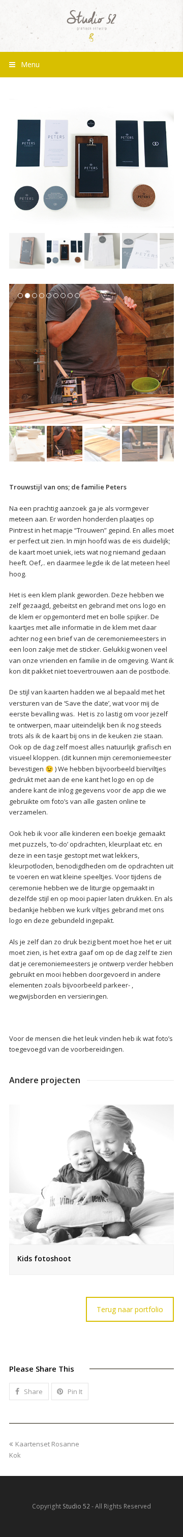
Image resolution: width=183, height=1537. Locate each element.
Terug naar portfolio (130, 1309)
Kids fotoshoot (44, 1258)
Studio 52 (76, 1506)
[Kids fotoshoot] (91, 1175)
